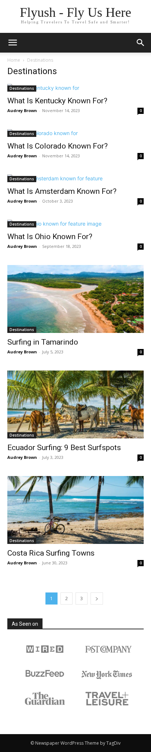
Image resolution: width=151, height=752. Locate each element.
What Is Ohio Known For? (49, 236)
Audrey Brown (22, 110)
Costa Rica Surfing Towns (51, 553)
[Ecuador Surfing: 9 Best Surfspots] (75, 404)
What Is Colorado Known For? (57, 146)
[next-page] (97, 598)
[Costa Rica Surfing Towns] (75, 510)
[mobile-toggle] (12, 43)
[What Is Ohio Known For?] (75, 223)
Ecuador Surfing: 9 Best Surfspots (64, 447)
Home (13, 60)
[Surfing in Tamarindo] (75, 299)
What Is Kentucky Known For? (57, 100)
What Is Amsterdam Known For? (62, 191)
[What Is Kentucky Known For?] (75, 88)
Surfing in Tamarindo (42, 342)
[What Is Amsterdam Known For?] (75, 178)
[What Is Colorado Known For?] (75, 133)
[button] (140, 43)
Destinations (22, 88)
